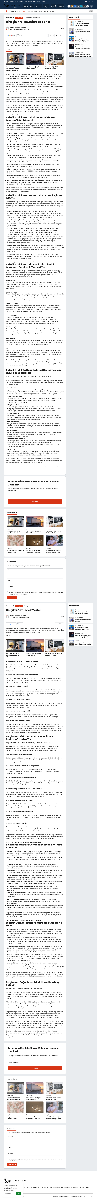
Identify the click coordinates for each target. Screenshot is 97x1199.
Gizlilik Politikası (7, 1193)
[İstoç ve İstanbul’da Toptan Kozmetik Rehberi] (15, 544)
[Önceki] (69, 6)
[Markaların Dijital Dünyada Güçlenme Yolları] (54, 62)
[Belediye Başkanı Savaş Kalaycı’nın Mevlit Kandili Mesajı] (80, 54)
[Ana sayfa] (6, 11)
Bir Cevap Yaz (11, 562)
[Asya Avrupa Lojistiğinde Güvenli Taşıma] (35, 62)
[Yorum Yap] (46, 35)
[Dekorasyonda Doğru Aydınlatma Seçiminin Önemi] (35, 544)
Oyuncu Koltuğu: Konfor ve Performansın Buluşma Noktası (24, 262)
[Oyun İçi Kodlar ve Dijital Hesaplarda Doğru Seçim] (54, 544)
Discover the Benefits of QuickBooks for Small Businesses (24, 115)
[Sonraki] (87, 6)
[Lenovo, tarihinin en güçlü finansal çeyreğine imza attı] (80, 47)
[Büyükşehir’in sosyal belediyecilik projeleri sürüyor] (80, 39)
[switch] (91, 11)
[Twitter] (88, 1196)
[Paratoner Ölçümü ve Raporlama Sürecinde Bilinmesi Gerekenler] (15, 62)
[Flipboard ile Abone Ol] (20, 35)
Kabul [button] (19, 1193)
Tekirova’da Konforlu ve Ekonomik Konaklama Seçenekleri (24, 842)
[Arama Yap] (91, 6)
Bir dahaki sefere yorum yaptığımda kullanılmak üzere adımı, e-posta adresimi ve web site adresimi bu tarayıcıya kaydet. (36, 593)
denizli (12, 27)
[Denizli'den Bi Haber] (12, 6)
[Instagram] (91, 1196)
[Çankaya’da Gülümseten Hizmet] (80, 31)
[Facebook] (84, 1196)
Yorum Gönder (12, 598)
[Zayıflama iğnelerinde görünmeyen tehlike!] (80, 23)
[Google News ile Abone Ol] (11, 35)
